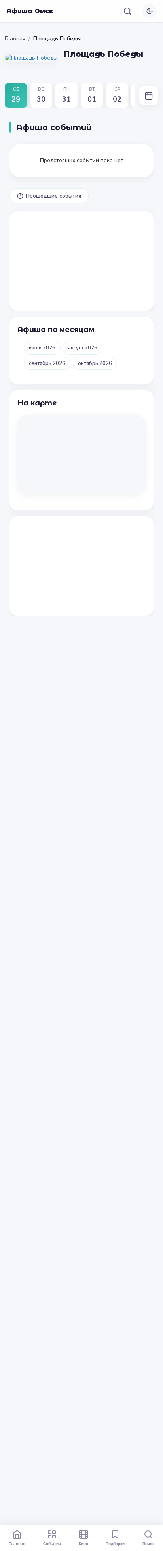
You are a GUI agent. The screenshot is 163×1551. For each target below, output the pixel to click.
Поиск (148, 1543)
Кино (83, 1543)
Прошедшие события (53, 196)
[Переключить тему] (149, 11)
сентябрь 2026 (47, 363)
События (52, 1543)
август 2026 (82, 347)
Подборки (115, 1543)
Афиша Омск (29, 11)
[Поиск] (127, 11)
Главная (15, 38)
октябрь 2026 (95, 363)
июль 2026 (42, 347)
